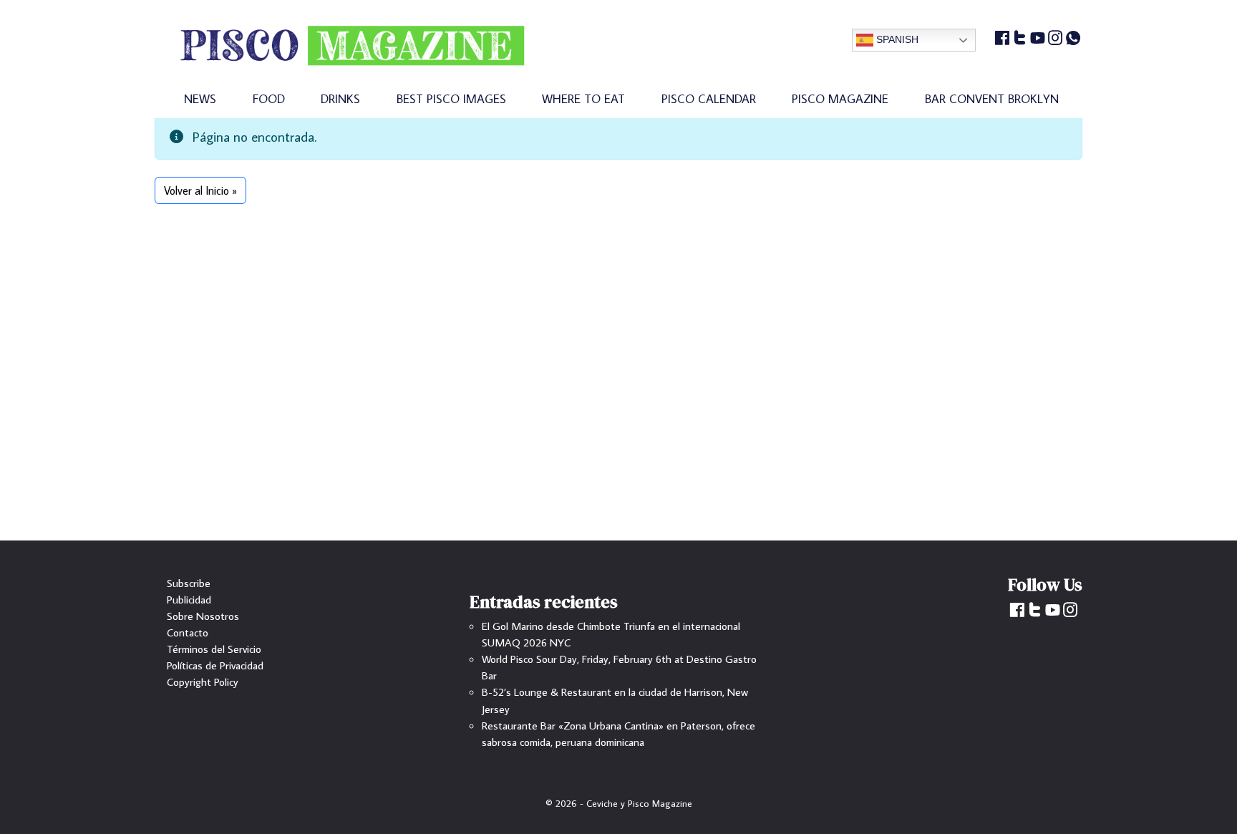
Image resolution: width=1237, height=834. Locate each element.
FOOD (269, 98)
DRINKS (340, 98)
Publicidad (189, 599)
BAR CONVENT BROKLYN (992, 98)
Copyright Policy (202, 681)
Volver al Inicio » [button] (200, 190)
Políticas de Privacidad (215, 665)
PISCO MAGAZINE (840, 98)
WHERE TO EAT (583, 98)
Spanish (895, 39)
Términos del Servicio (214, 648)
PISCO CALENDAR (708, 98)
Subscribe (188, 583)
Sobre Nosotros (203, 615)
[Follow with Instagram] (1055, 39)
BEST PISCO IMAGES (451, 98)
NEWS (200, 98)
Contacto (187, 632)
